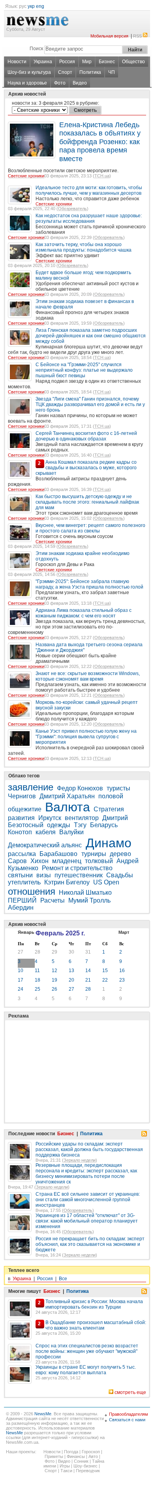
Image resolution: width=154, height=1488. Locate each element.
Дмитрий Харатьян (67, 796)
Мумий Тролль (89, 900)
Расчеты (52, 900)
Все (63, 1278)
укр (31, 6)
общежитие (24, 809)
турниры (93, 853)
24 (20, 989)
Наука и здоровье (27, 83)
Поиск (36, 48)
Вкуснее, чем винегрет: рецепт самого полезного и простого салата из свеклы (90, 528)
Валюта (67, 807)
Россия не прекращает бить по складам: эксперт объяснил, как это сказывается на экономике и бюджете (90, 1244)
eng (40, 6)
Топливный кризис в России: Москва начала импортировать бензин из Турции (94, 1304)
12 (54, 970)
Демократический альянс (45, 845)
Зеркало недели (80, 1160)
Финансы (76, 1456)
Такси (66, 1470)
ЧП (111, 72)
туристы (118, 788)
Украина (43, 61)
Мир (87, 61)
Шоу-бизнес (85, 1466)
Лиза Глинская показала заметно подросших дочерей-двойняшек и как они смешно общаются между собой (91, 335)
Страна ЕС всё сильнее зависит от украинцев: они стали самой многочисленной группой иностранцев (88, 1199)
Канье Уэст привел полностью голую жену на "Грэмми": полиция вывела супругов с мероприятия (86, 736)
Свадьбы (119, 875)
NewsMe (42, 1413)
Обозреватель (72, 208)
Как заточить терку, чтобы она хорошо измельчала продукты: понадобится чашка (83, 247)
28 (37, 952)
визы (43, 875)
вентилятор (82, 818)
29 (54, 952)
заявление (30, 787)
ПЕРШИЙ (22, 900)
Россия (67, 61)
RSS (137, 36)
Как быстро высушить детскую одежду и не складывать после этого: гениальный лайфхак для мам (87, 502)
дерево (120, 853)
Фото (60, 83)
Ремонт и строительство (77, 868)
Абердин (21, 907)
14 (88, 970)
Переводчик (88, 1470)
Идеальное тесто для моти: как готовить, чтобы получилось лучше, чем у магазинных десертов (89, 190)
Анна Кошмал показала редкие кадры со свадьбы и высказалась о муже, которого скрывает (86, 467)
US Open (106, 882)
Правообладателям (128, 1414)
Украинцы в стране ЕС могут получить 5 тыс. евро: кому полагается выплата (86, 1369)
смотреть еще (130, 1392)
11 (37, 970)
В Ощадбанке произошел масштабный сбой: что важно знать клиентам (95, 1325)
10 (20, 970)
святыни (20, 875)
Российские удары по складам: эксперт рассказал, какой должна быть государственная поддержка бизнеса (89, 1149)
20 (71, 980)
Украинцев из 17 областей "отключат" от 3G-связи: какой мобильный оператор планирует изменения (87, 1221)
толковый (99, 861)
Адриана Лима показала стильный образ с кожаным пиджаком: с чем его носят (83, 613)
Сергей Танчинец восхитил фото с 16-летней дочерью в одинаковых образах (86, 436)
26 (54, 989)
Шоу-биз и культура (29, 72)
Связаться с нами (127, 1419)
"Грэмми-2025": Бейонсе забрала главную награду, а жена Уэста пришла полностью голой (89, 584)
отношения (31, 891)
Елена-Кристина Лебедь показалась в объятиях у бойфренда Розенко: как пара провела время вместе (100, 142)
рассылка (22, 853)
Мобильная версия (109, 36)
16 (122, 970)
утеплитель (24, 882)
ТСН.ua (101, 175)
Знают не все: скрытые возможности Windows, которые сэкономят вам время (88, 676)
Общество (133, 61)
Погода (71, 1451)
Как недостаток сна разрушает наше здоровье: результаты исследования (89, 218)
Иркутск (49, 818)
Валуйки (71, 832)
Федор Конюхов (80, 788)
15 (105, 970)
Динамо (108, 843)
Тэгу (80, 825)
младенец (66, 861)
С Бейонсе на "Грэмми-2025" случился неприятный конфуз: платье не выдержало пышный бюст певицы (84, 370)
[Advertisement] (67, 1051)
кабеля (46, 832)
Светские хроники (26, 175)
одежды (58, 825)
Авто (93, 1456)
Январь (26, 932)
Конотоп (20, 832)
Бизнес (107, 61)
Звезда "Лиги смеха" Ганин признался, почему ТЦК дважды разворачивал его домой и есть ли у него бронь (90, 404)
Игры (65, 1466)
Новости (17, 61)
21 (88, 980)
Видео (80, 83)
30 (71, 952)
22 (105, 980)
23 (122, 980)
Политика (90, 72)
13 (71, 970)
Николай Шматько (85, 892)
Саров (17, 861)
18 (37, 980)
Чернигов (22, 796)
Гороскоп (91, 1451)
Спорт (65, 72)
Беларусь (104, 825)
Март (123, 932)
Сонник (81, 1461)
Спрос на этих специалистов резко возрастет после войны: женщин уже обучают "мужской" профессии (87, 1351)
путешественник (78, 875)
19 (54, 980)
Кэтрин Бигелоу (67, 882)
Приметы (54, 1456)
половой (110, 796)
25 (37, 989)
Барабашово (59, 853)
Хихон (39, 861)
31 (88, 952)
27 (20, 952)
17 (20, 980)
